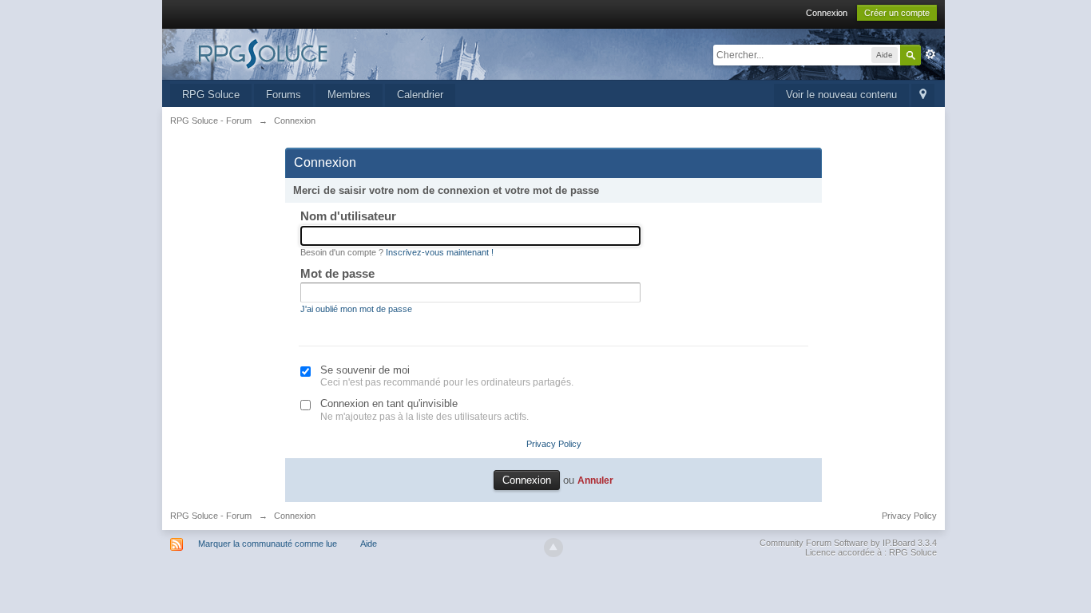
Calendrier (420, 95)
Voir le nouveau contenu (841, 95)
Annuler (595, 480)
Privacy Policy (553, 444)
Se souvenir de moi (365, 370)
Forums (283, 95)
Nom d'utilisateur (348, 216)
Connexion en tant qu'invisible (389, 403)
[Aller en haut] (553, 547)
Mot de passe (337, 273)
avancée (930, 54)
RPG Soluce (211, 95)
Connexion (826, 13)
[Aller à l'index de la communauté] (313, 53)
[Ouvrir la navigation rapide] (922, 95)
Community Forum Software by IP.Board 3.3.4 (848, 543)
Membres (349, 95)
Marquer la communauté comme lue (267, 543)
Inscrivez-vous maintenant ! (440, 252)
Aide (368, 543)
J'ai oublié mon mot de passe (356, 309)
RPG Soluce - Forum (211, 515)
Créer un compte (897, 13)
